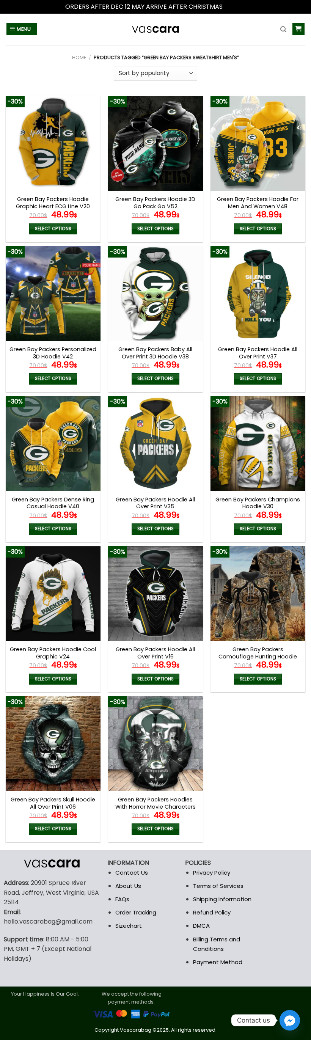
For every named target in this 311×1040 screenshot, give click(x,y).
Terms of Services (218, 886)
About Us (128, 886)
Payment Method (217, 962)
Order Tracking (135, 912)
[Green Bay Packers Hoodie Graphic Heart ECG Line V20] (53, 143)
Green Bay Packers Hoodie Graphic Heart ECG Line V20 (53, 203)
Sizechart (128, 926)
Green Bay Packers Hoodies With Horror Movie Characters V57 (155, 806)
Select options (53, 229)
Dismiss (235, 6)
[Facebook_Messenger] (290, 1020)
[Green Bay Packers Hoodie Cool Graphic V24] (53, 593)
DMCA (201, 926)
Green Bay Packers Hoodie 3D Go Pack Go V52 (155, 203)
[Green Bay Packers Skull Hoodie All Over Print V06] (53, 743)
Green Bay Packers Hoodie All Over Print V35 (155, 503)
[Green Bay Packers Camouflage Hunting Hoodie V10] (257, 593)
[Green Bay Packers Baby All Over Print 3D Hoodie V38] (155, 293)
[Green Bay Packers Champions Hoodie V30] (257, 443)
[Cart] (298, 29)
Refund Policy (212, 912)
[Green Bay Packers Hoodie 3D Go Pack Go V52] (155, 143)
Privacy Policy (211, 873)
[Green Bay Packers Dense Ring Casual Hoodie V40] (53, 443)
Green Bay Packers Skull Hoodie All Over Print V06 (53, 803)
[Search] (283, 29)
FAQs (122, 899)
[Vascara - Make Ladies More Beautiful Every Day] (155, 29)
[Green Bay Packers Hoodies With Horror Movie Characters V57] (155, 743)
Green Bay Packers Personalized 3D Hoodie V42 (52, 353)
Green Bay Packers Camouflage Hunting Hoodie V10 (257, 656)
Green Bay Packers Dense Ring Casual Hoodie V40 (53, 503)
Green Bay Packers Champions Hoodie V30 (257, 503)
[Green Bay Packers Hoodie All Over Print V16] (155, 593)
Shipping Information (222, 899)
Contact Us (131, 873)
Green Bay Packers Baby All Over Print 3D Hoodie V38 (155, 353)
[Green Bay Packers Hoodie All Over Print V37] (257, 293)
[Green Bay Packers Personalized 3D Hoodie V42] (53, 293)
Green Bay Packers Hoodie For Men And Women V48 (257, 203)
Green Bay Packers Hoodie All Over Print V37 (257, 353)
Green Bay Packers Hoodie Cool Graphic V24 (53, 653)
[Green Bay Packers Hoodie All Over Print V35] (155, 443)
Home (79, 57)
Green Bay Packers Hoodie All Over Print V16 (155, 653)
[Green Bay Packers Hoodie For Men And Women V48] (257, 143)
